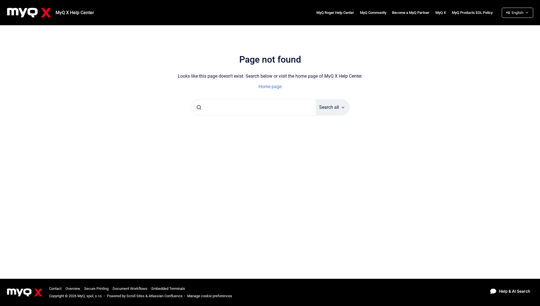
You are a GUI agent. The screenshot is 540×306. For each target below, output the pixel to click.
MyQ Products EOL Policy (472, 12)
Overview (72, 288)
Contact (55, 288)
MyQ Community (373, 12)
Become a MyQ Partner (410, 12)
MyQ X (440, 12)
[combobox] (253, 107)
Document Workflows (130, 288)
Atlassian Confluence (166, 296)
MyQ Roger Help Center (335, 12)
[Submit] (199, 107)
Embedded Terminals (168, 288)
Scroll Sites (135, 296)
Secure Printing (96, 288)
